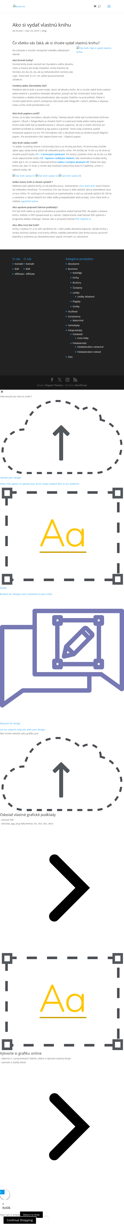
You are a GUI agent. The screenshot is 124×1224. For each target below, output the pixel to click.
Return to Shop (31, 1214)
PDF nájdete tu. (83, 218)
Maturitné (78, 320)
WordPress (81, 385)
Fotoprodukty (75, 330)
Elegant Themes (54, 385)
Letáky (76, 292)
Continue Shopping (20, 1220)
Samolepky (74, 325)
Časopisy (77, 287)
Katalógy (77, 272)
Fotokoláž (78, 334)
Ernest (19, 30)
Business (73, 268)
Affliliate (19, 273)
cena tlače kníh (87, 185)
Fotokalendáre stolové (89, 351)
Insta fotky (82, 338)
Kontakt (19, 263)
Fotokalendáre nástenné (90, 346)
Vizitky (76, 306)
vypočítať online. (30, 201)
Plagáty (76, 301)
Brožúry (77, 282)
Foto (70, 356)
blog (44, 30)
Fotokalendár (80, 343)
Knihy (76, 277)
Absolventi (73, 263)
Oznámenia (74, 316)
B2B (17, 268)
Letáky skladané (85, 296)
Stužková (73, 311)
